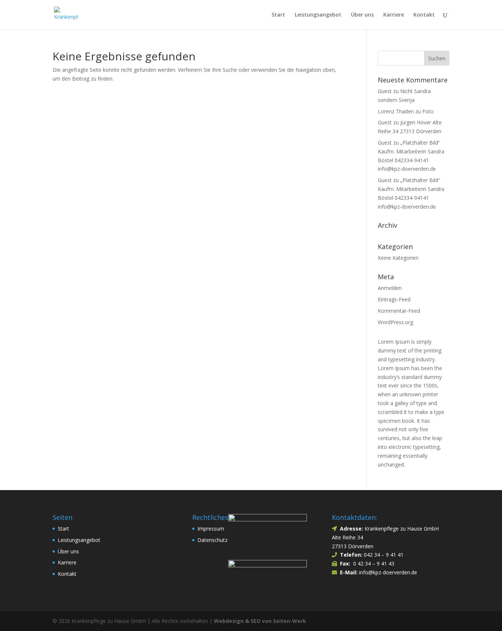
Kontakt (424, 15)
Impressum (210, 528)
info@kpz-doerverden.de (387, 572)
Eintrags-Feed (394, 299)
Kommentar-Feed (399, 310)
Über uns (362, 15)
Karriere (393, 15)
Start (278, 15)
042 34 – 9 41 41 (384, 554)
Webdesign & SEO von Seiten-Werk (260, 620)
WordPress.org (395, 322)
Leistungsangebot (318, 15)
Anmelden (390, 287)
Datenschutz (212, 539)
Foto (428, 111)
